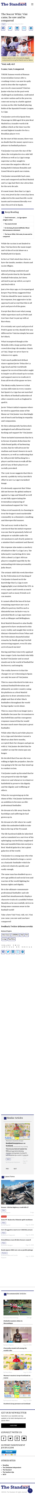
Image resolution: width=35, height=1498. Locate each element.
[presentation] (7, 1169)
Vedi (22, 935)
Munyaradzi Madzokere (13, 1162)
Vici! (26, 935)
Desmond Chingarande (9, 1235)
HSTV (4, 1474)
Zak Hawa (11, 24)
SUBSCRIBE (13, 1425)
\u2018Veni (15, 935)
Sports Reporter (9, 1345)
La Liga (4, 939)
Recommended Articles (16, 1294)
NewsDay (6, 1465)
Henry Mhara (8, 1372)
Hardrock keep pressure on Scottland (17, 1403)
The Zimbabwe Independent (12, 1467)
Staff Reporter (6, 1212)
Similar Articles (15, 1118)
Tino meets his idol (11, 224)
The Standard (7, 1470)
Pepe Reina (11, 939)
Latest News (10, 1176)
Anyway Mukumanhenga (11, 1318)
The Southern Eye (8, 1472)
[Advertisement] (17, 1037)
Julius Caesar (6, 935)
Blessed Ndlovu (7, 1255)
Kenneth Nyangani (8, 1245)
